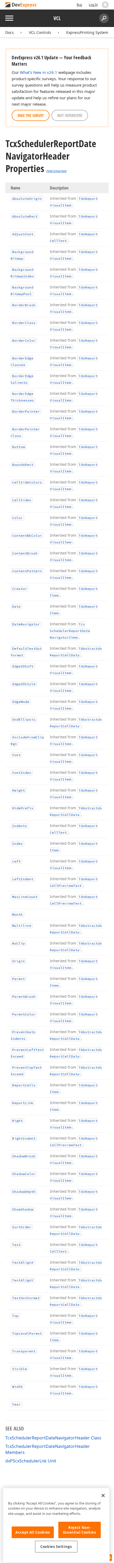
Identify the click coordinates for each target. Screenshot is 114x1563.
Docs (9, 32)
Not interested (69, 115)
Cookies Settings (56, 1546)
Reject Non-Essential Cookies (79, 1530)
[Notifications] (105, 4)
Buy (79, 4)
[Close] (103, 1495)
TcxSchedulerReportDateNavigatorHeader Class (53, 1438)
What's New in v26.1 (38, 72)
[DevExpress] (21, 5)
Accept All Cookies (32, 1532)
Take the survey (30, 115)
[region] (56, 1525)
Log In (93, 4)
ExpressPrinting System (87, 32)
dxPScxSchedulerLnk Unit (30, 1461)
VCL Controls (40, 32)
